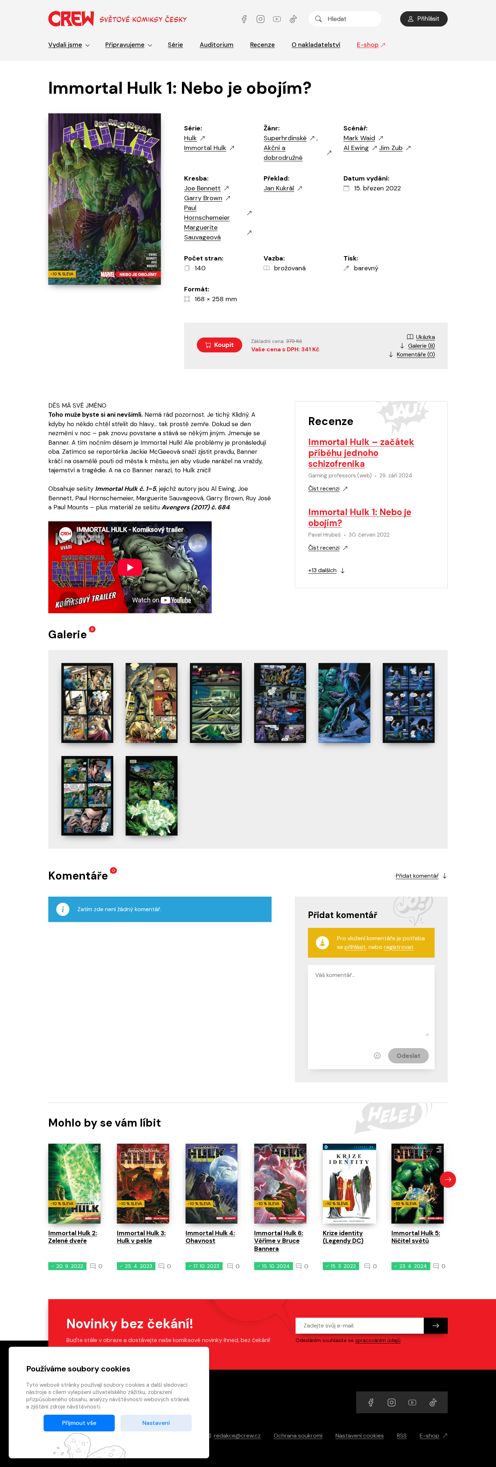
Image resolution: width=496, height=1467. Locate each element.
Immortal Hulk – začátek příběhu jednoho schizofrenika (361, 452)
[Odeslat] (436, 1326)
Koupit (224, 345)
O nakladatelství (316, 45)
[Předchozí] (48, 1179)
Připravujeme (125, 45)
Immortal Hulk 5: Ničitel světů (415, 1237)
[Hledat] (318, 19)
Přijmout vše (79, 1423)
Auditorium (216, 45)
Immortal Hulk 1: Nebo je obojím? (359, 517)
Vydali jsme (65, 45)
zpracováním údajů (378, 1340)
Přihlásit (428, 19)
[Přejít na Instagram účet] (261, 19)
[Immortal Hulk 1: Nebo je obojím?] (87, 703)
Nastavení (156, 1423)
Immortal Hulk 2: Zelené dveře (72, 1237)
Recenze (262, 45)
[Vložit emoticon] (377, 1055)
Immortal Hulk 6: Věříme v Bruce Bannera (278, 1241)
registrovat (399, 947)
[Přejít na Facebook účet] (244, 19)
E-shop (368, 45)
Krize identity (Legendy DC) (343, 1237)
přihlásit (355, 947)
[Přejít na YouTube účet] (277, 19)
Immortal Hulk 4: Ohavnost (210, 1237)
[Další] (448, 1179)
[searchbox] (345, 19)
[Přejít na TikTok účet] (293, 19)
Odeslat (408, 1056)
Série (175, 45)
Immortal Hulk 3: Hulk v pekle (141, 1237)
